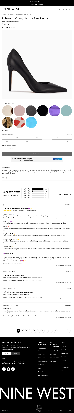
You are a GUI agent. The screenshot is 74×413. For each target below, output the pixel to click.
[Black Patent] (43, 110)
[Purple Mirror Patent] (54, 110)
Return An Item (53, 354)
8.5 (7, 141)
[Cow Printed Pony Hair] (7, 110)
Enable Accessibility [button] (35, 2)
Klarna (39, 368)
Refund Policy (41, 354)
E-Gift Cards (64, 350)
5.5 (17, 137)
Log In (31, 160)
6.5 (37, 137)
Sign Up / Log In (54, 351)
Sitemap (63, 371)
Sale (62, 364)
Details (4, 178)
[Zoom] (37, 64)
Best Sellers (64, 357)
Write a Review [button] (63, 194)
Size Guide (41, 365)
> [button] (68, 331)
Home (3, 14)
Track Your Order (54, 358)
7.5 (57, 137)
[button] (67, 265)
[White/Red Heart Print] (19, 122)
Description (6, 167)
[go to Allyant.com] (39, 408)
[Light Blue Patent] (66, 110)
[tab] (6, 353)
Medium (11, 148)
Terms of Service (60, 411)
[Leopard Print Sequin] (7, 122)
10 (37, 141)
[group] (37, 4)
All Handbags (64, 367)
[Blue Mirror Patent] (31, 122)
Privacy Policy (69, 411)
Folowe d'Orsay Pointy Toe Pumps (12, 264)
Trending (63, 360)
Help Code (40, 372)
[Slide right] (72, 4)
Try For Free (26, 160)
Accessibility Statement (50, 411)
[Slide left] (2, 4)
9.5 (27, 141)
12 (67, 141)
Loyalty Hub (53, 361)
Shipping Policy (42, 358)
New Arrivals (64, 353)
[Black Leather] (31, 110)
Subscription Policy (43, 361)
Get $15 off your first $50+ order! (37, 4)
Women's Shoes (10, 14)
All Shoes (63, 346)
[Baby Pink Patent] (19, 110)
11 (57, 141)
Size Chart (69, 134)
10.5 (49, 141)
